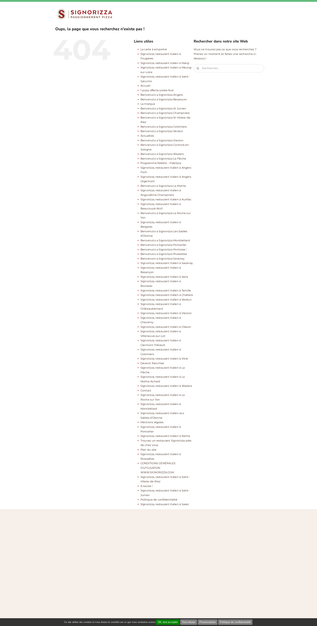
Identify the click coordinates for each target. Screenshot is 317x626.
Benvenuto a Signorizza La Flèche (163, 158)
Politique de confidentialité (235, 622)
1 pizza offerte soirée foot (157, 90)
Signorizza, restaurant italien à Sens (164, 276)
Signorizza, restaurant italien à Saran (165, 504)
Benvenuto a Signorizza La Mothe (163, 185)
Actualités (147, 135)
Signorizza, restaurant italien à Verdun (166, 299)
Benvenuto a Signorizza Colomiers (164, 126)
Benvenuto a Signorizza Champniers (165, 113)
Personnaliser (207, 622)
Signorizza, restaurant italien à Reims (165, 436)
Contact (146, 390)
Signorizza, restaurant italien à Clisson (166, 326)
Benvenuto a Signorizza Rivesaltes (164, 254)
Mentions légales (152, 422)
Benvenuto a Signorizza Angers (162, 94)
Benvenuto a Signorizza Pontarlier (164, 244)
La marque (148, 103)
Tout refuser (188, 622)
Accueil (145, 85)
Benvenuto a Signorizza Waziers (162, 154)
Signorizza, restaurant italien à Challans (167, 295)
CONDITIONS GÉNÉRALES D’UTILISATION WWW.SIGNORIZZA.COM (158, 468)
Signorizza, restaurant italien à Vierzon (166, 313)
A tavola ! (147, 486)
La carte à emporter (154, 49)
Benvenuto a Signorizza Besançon (164, 99)
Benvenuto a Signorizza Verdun (162, 131)
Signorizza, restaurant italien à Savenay (167, 263)
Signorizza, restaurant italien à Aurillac (166, 199)
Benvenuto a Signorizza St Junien (163, 108)
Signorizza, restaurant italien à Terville (166, 290)
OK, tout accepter (168, 622)
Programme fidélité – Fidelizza (161, 163)
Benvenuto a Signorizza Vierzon (162, 140)
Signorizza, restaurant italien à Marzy (165, 63)
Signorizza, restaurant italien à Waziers (166, 385)
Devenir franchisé (152, 363)
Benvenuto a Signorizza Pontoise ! (164, 249)
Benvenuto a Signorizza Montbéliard (165, 240)
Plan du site (149, 449)
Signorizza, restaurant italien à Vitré (164, 358)
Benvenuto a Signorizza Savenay (163, 258)
